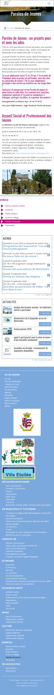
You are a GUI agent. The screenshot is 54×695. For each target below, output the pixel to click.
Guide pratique (11, 398)
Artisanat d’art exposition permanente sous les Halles (28, 581)
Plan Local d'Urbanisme (16, 548)
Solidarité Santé (12, 592)
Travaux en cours (12, 384)
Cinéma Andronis (13, 633)
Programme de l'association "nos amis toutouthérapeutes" (27, 247)
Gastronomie (11, 494)
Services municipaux (14, 518)
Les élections (11, 526)
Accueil (10, 28)
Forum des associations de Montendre (26, 269)
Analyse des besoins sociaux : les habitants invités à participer (32, 308)
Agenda (8, 392)
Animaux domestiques (15, 543)
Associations (11, 668)
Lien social (10, 608)
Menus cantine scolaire (15, 206)
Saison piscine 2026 (23, 329)
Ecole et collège (12, 217)
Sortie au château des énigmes (22, 276)
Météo (7, 406)
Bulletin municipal (12, 400)
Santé (8, 605)
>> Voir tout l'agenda (43, 294)
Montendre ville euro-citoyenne (19, 630)
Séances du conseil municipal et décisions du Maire (27, 521)
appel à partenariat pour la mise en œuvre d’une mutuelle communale (32, 338)
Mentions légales (15, 680)
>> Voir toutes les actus (42, 360)
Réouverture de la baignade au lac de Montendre (30, 319)
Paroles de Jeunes (12, 221)
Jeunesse (9, 209)
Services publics (12, 524)
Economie (10, 565)
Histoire (9, 491)
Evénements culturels (15, 638)
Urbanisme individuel (14, 551)
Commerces (11, 567)
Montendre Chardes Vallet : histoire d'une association (28, 505)
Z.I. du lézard (11, 573)
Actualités (9, 395)
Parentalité (9, 225)
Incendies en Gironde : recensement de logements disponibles (31, 349)
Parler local (10, 497)
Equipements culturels (15, 635)
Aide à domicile (12, 603)
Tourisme (10, 502)
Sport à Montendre (14, 616)
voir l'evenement (48, 246)
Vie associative (11, 389)
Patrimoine (10, 499)
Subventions (11, 671)
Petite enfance (11, 213)
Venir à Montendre (13, 486)
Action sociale (11, 594)
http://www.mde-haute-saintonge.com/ (32, 153)
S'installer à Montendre (15, 488)
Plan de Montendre (13, 381)
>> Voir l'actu (45, 313)
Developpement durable (16, 554)
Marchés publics (11, 387)
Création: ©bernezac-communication (26, 686)
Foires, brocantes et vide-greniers (20, 584)
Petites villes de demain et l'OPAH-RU (21, 546)
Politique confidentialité (36, 680)
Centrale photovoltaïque (16, 578)
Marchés (9, 570)
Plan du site (24, 680)
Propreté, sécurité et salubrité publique (22, 556)
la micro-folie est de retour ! (21, 256)
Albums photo (11, 403)
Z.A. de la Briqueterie (14, 575)
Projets (9, 529)
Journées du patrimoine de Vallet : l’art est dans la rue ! (27, 288)
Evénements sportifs (14, 622)
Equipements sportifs (15, 619)
